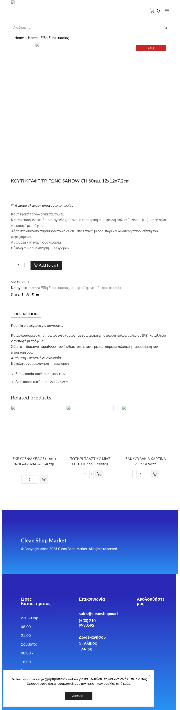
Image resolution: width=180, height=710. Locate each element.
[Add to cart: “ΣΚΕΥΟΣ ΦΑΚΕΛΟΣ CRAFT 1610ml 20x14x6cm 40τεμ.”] (44, 479)
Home (19, 38)
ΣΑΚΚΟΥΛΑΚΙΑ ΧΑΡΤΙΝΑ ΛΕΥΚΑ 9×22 (145, 461)
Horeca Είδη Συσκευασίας (48, 38)
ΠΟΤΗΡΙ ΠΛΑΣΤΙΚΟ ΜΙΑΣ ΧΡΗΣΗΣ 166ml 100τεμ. (90, 461)
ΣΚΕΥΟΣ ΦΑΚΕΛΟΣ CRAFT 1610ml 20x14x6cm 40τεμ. (35, 461)
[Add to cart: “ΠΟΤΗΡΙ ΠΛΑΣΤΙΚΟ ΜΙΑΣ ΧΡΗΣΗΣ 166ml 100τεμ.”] (99, 474)
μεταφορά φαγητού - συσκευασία (96, 287)
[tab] (26, 314)
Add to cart (48, 265)
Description (26, 314)
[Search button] (165, 27)
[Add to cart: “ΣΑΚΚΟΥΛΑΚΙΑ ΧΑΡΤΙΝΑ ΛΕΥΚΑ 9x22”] (155, 474)
